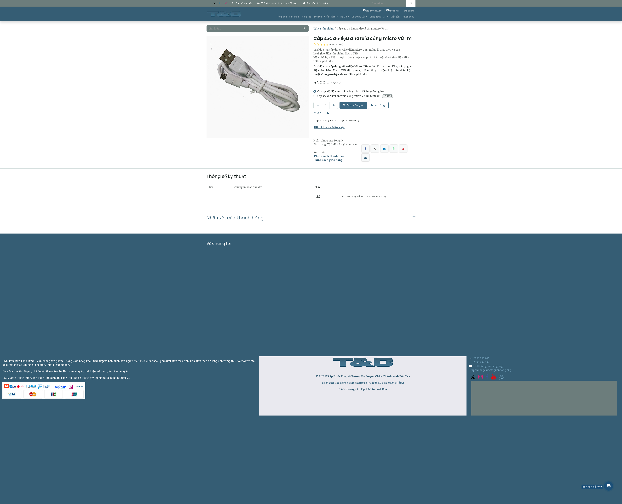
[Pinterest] (403, 148)
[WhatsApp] (394, 148)
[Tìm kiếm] (410, 3)
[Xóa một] (317, 105)
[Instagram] (225, 3)
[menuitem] (281, 17)
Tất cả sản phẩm (323, 28)
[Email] (365, 157)
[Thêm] (333, 105)
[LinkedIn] (220, 3)
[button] (353, 105)
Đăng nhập (409, 11)
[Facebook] (209, 3)
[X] (214, 3)
